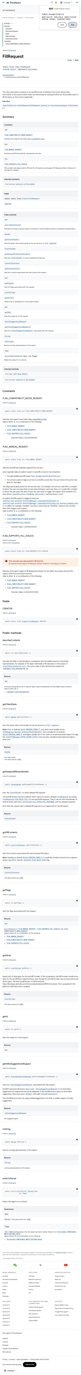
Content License (61, 1252)
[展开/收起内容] (11, 23)
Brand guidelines (22, 1359)
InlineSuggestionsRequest (15, 322)
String (11, 292)
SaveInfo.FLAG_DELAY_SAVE (35, 860)
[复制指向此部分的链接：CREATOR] (14, 609)
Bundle (7, 234)
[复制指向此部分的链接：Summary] (16, 117)
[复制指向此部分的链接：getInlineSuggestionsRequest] (33, 1064)
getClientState (11, 240)
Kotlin (70, 60)
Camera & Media (34, 1286)
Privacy (31, 1289)
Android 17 (6, 1305)
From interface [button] (20, 184)
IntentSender (10, 249)
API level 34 (12, 960)
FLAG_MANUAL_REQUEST (13, 150)
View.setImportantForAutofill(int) (46, 476)
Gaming (31, 1276)
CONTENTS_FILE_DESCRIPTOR (14, 669)
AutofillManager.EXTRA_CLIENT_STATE (21, 737)
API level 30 (12, 1068)
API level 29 (12, 403)
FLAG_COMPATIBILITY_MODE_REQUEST (18, 135)
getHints (8, 298)
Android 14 (6, 1315)
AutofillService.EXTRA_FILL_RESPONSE (38, 802)
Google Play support (61, 1312)
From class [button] (16, 374)
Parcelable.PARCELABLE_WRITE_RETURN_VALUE (24, 1239)
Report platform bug (61, 1305)
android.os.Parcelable (25, 184)
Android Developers (9, 18)
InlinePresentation (49, 1094)
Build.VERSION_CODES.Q (32, 858)
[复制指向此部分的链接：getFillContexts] (19, 832)
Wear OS (58, 1279)
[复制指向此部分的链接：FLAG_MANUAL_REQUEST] (30, 447)
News (4, 1289)
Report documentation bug (64, 1308)
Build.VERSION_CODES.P (30, 729)
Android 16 (6, 1308)
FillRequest (34, 199)
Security (5, 1283)
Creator (25, 199)
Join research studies (62, 1315)
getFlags (8, 283)
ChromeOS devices (61, 1283)
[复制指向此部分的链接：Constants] (17, 391)
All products (7, 1352)
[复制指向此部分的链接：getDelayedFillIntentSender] (31, 772)
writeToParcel (10, 356)
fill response (50, 243)
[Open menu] (3, 2)
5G (30, 1293)
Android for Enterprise (10, 1279)
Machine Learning (35, 1279)
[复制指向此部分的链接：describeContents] (22, 640)
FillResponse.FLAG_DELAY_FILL (15, 799)
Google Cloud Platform (10, 1349)
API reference (9, 10)
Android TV (58, 1289)
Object (13, 69)
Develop (20, 18)
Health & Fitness (34, 1283)
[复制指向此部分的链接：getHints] (13, 955)
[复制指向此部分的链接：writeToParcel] (18, 1178)
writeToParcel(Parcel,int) (14, 666)
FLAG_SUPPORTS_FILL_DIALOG (16, 164)
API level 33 (12, 540)
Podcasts (6, 1296)
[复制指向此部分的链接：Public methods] (23, 633)
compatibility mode (37, 139)
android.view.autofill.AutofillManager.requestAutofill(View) (29, 501)
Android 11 (6, 1325)
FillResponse (62, 797)
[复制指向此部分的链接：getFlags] (13, 890)
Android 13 (6, 1318)
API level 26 (12, 50)
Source (5, 1286)
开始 (72, 25)
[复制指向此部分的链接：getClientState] (19, 704)
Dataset (29, 1094)
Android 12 (6, 1322)
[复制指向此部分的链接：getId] (10, 1016)
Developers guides (35, 1310)
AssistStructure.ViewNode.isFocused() (28, 494)
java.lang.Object (8, 75)
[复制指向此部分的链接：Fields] (11, 601)
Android (5, 1276)
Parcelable (32, 69)
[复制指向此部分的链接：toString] (12, 1129)
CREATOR (8, 204)
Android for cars (60, 1286)
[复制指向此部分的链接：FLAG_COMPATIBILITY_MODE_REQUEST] (44, 398)
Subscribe (29, 1364)
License (12, 1359)
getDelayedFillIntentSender (16, 254)
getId (7, 312)
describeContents (12, 225)
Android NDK (33, 1320)
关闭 (62, 25)
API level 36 (16, 543)
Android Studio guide (36, 1307)
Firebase (5, 1345)
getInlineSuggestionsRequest (17, 327)
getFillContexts (11, 269)
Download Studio (34, 1317)
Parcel (19, 356)
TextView (34, 506)
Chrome (5, 1342)
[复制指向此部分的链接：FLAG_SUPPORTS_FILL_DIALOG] (36, 536)
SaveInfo (12, 860)
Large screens (59, 1276)
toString (8, 342)
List (6, 263)
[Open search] (52, 2)
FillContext (14, 263)
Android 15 (6, 1312)
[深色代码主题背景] (77, 409)
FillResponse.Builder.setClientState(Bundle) (22, 732)
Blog (4, 1293)
